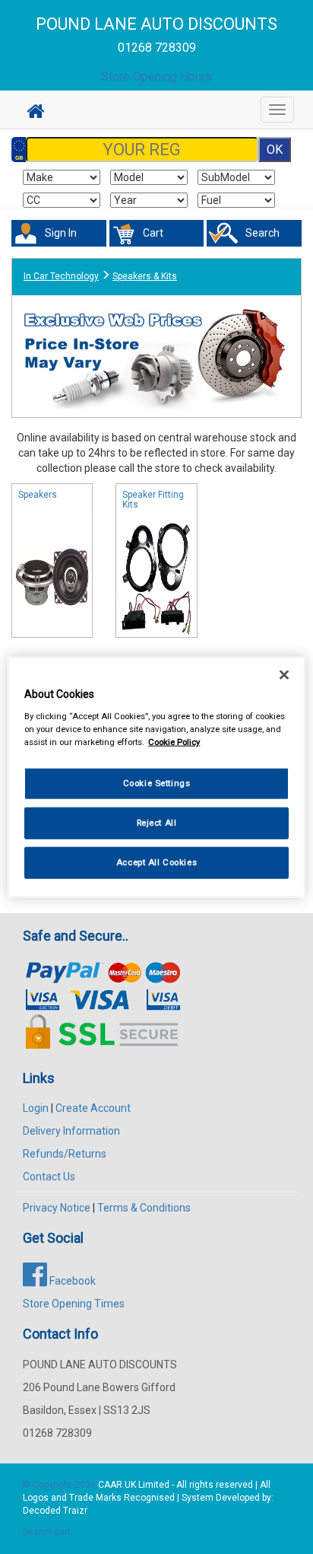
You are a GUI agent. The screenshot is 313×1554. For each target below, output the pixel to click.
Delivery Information (71, 1131)
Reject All (157, 822)
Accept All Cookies (156, 861)
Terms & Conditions (144, 1208)
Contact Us (49, 1176)
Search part (47, 1532)
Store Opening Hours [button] (156, 76)
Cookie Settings (157, 783)
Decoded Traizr (55, 1510)
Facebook (71, 1281)
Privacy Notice (56, 1208)
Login (36, 1108)
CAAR (110, 1484)
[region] (156, 777)
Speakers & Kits (144, 276)
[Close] (284, 675)
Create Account (93, 1108)
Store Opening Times (74, 1304)
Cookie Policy (174, 741)
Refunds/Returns (64, 1154)
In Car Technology (61, 276)
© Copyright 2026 (60, 1484)
